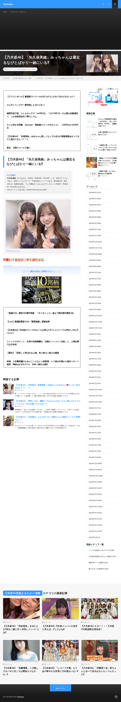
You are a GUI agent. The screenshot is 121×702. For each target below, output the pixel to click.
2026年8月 (93, 192)
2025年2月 (93, 303)
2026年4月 (93, 217)
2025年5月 (93, 285)
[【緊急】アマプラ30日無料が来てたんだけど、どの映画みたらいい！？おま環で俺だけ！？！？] (91, 162)
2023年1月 (93, 457)
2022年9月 (93, 482)
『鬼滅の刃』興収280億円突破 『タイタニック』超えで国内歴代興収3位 (40, 313)
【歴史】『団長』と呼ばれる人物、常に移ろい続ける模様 (33, 353)
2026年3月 (93, 223)
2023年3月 (93, 445)
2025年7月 (93, 272)
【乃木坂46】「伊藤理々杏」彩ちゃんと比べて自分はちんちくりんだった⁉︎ (99, 671)
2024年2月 (93, 377)
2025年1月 (93, 309)
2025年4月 (93, 291)
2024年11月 (93, 322)
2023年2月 (93, 451)
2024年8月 (93, 340)
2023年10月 (93, 402)
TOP (5, 12)
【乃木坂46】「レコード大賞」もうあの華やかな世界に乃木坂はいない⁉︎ (60, 669)
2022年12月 (93, 463)
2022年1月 (93, 531)
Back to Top (60, 688)
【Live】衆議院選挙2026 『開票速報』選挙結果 (28, 321)
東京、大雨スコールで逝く (19, 147)
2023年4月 (93, 439)
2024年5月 (93, 359)
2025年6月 (93, 279)
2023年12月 (93, 389)
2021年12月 (93, 537)
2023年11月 (93, 396)
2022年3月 (93, 519)
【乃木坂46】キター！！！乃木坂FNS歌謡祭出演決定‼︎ (97, 627)
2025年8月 (93, 266)
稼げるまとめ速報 (95, 569)
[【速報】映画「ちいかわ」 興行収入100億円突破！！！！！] (91, 175)
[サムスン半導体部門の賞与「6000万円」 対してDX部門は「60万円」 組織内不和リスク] (91, 123)
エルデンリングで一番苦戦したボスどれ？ (26, 105)
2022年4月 (93, 513)
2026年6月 (93, 205)
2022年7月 (93, 494)
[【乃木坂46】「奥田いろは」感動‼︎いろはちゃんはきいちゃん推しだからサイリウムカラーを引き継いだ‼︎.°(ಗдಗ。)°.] (8, 405)
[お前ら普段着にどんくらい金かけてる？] (91, 136)
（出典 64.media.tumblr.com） (13, 251)
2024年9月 (93, 334)
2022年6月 (93, 500)
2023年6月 (93, 426)
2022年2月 (93, 525)
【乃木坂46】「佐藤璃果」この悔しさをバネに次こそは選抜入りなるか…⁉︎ (20, 671)
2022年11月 (93, 470)
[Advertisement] (60, 33)
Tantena (20, 697)
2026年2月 (93, 229)
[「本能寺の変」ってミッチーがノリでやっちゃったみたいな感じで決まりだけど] (91, 149)
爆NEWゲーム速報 (95, 563)
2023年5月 (93, 433)
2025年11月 (93, 248)
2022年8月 (93, 488)
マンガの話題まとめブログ (99, 550)
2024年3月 (93, 371)
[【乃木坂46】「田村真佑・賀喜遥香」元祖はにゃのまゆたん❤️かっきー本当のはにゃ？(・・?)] (8, 389)
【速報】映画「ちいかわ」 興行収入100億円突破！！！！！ (108, 173)
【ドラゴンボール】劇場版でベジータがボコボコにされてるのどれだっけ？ (41, 96)
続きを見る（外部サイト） (41, 271)
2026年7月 (93, 199)
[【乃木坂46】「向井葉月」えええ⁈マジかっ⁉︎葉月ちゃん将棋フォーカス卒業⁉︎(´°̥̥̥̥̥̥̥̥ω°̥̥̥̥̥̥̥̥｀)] (8, 420)
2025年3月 (93, 297)
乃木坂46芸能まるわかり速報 (25, 69)
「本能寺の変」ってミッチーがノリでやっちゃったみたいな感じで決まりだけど (107, 147)
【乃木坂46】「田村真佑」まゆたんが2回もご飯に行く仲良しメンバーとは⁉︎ (21, 629)
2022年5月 (93, 507)
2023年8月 (93, 414)
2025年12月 (93, 242)
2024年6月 (93, 353)
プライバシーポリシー (18, 12)
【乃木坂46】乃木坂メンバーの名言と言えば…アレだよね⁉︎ (59, 627)
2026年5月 (93, 211)
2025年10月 (93, 254)
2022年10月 (93, 476)
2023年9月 (93, 408)
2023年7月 (93, 420)
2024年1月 (93, 383)
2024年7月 (93, 346)
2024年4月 (93, 365)
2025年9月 (93, 260)
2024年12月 (93, 316)
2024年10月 (93, 328)
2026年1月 (93, 236)
